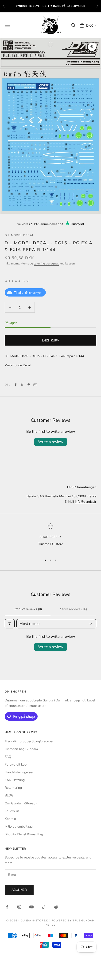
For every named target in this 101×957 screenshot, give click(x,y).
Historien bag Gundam (21, 749)
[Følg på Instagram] (19, 907)
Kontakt (10, 819)
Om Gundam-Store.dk (21, 803)
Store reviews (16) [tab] (73, 609)
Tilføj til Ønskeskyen (28, 292)
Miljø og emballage (18, 826)
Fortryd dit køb (16, 764)
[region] (50, 537)
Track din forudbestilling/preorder (29, 741)
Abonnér (19, 890)
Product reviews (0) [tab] (27, 609)
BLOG (9, 795)
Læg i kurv (50, 340)
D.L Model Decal (19, 235)
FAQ (8, 757)
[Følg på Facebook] (7, 907)
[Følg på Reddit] (56, 907)
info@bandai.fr (85, 501)
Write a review (50, 441)
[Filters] (10, 623)
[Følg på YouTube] (31, 907)
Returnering (13, 787)
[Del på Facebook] (15, 385)
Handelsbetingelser (19, 772)
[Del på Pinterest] (29, 385)
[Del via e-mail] (35, 385)
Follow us (12, 811)
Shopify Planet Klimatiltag (24, 834)
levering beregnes (46, 263)
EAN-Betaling (15, 780)
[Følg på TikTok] (43, 907)
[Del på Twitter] (22, 385)
